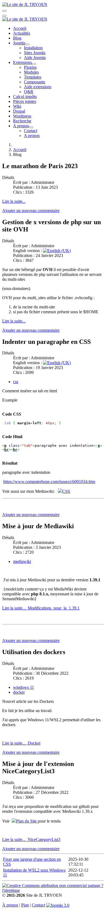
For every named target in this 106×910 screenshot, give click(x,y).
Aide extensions (37, 86)
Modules (31, 72)
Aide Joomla (35, 57)
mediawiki (22, 561)
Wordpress (22, 116)
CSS (66, 491)
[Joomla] (27, 44)
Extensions (22, 62)
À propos (10, 905)
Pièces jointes (24, 101)
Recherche (22, 121)
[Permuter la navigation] (4, 11)
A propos (21, 125)
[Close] (4, 16)
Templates (32, 77)
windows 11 (23, 687)
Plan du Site (27, 821)
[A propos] (31, 127)
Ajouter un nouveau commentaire (31, 210)
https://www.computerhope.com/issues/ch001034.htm (49, 481)
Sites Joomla (34, 52)
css (15, 381)
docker (19, 692)
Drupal (19, 111)
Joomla (19, 43)
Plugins (30, 67)
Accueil (19, 28)
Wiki (17, 106)
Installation (33, 47)
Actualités (21, 33)
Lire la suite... (14, 201)
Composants (34, 82)
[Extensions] (34, 64)
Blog (17, 38)
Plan (25, 905)
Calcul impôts (25, 96)
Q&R (28, 91)
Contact (30, 130)
